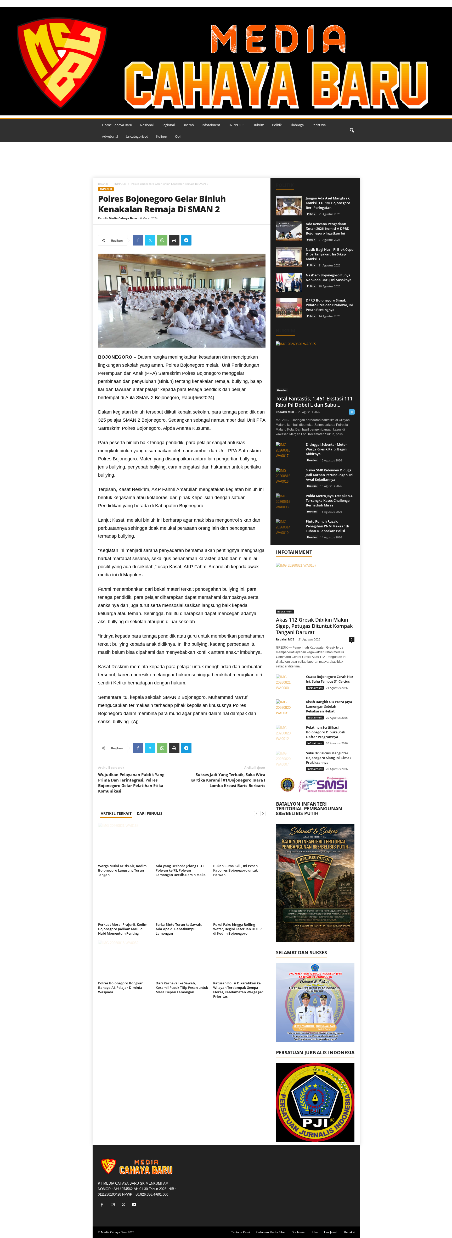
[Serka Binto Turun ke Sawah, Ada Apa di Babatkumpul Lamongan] (182, 901)
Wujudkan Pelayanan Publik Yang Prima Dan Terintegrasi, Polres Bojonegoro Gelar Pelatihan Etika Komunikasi (131, 783)
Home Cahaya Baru (117, 124)
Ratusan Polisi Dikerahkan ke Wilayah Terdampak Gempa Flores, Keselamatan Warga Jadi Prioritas (238, 990)
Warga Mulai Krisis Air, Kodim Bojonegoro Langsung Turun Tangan (122, 870)
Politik (277, 124)
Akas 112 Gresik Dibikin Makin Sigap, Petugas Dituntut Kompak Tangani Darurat (314, 626)
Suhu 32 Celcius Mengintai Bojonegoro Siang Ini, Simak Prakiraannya (328, 758)
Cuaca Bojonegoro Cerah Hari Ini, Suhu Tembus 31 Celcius (330, 679)
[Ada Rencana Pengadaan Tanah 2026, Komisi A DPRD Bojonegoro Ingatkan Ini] (289, 231)
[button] (352, 130)
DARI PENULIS (149, 813)
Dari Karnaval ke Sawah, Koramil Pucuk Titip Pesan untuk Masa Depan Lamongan (182, 987)
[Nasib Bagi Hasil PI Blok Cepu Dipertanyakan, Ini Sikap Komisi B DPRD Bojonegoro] (289, 257)
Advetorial (110, 136)
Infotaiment (211, 124)
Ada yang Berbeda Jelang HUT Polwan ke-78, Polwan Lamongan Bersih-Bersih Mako (181, 870)
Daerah (188, 124)
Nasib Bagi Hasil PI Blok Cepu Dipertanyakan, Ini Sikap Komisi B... (329, 254)
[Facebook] (138, 240)
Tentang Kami (240, 1232)
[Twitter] (150, 240)
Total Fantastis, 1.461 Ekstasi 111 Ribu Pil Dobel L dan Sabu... (314, 401)
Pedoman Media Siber (271, 1232)
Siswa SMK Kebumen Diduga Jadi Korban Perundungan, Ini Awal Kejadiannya (329, 475)
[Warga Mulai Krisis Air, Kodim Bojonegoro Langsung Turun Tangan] (124, 842)
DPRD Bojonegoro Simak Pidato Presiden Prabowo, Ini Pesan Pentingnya (329, 305)
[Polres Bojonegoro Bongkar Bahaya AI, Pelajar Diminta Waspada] (124, 959)
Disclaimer (299, 1232)
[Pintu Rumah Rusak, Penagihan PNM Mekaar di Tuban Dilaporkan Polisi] (289, 529)
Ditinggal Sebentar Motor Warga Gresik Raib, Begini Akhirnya (326, 449)
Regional (168, 124)
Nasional (147, 124)
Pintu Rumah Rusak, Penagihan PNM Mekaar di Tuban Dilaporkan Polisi (327, 526)
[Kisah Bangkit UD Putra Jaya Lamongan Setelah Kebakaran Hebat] (289, 709)
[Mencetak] (174, 240)
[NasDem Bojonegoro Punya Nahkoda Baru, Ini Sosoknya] (289, 282)
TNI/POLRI (236, 124)
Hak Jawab (331, 1232)
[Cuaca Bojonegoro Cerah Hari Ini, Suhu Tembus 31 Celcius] (289, 684)
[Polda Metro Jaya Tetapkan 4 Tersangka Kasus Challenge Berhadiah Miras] (289, 503)
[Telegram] (186, 240)
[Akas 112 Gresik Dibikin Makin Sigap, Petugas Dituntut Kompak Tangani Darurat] (315, 588)
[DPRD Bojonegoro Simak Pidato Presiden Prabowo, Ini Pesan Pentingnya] (289, 307)
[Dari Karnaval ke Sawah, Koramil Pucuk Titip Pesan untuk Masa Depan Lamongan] (182, 959)
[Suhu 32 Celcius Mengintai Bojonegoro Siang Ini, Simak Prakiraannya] (289, 760)
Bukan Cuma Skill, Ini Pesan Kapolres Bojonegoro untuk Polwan (235, 870)
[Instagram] (114, 1205)
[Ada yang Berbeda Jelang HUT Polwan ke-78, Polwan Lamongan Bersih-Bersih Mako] (182, 842)
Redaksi (349, 1232)
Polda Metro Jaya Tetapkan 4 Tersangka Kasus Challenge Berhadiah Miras (329, 500)
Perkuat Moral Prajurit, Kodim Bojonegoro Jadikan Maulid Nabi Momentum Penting (122, 929)
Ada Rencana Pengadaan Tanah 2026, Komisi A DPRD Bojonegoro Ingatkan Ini (327, 228)
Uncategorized (137, 136)
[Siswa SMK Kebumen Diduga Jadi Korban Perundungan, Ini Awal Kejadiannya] (289, 477)
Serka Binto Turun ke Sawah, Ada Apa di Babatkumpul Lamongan (179, 929)
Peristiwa (319, 124)
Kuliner (161, 136)
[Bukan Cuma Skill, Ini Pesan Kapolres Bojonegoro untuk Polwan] (239, 842)
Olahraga (297, 124)
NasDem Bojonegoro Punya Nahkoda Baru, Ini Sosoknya (329, 277)
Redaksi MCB (285, 412)
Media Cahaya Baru (123, 218)
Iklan (315, 1232)
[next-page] (262, 813)
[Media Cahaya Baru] (226, 61)
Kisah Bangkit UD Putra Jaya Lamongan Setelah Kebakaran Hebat (329, 706)
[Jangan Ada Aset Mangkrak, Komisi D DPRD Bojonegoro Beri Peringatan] (289, 205)
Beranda (103, 184)
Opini (179, 136)
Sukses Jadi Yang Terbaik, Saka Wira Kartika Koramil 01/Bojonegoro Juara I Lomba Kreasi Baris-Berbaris (227, 780)
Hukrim (258, 124)
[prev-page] (256, 813)
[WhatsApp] (162, 240)
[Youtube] (135, 1205)
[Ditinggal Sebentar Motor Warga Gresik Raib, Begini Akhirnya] (289, 452)
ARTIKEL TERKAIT (116, 813)
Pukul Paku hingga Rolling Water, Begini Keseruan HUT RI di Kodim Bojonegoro (238, 929)
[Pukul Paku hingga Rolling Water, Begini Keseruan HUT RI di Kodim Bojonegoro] (239, 901)
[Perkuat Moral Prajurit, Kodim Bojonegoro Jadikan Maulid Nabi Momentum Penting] (124, 901)
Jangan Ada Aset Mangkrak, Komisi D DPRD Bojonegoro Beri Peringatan (328, 203)
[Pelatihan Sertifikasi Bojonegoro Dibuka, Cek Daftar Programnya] (289, 735)
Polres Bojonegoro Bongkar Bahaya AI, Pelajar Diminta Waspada (120, 987)
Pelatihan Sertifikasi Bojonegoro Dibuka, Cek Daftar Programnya (325, 732)
